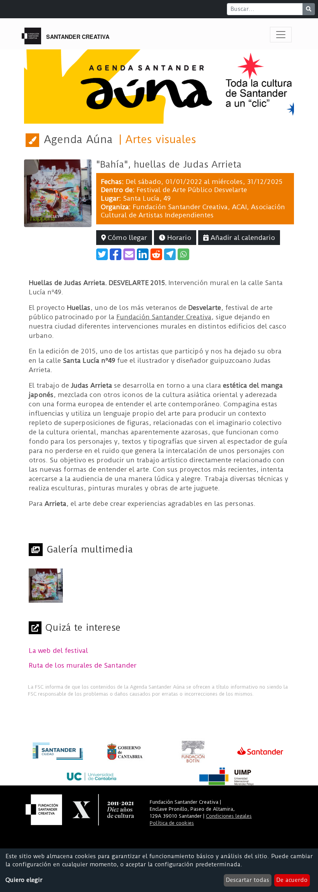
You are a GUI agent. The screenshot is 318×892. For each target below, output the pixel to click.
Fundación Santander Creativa (180, 207)
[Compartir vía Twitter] (102, 254)
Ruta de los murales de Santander (83, 665)
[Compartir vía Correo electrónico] (129, 254)
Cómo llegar (126, 237)
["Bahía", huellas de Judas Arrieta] (58, 193)
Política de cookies (172, 823)
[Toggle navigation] (281, 34)
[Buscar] (308, 9)
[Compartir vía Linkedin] (143, 254)
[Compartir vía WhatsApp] (183, 254)
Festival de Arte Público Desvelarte (192, 190)
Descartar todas (247, 879)
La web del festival (58, 650)
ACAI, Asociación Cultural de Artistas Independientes (193, 211)
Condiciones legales (229, 816)
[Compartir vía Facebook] (115, 254)
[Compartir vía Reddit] (156, 254)
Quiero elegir (23, 879)
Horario (178, 237)
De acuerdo (292, 879)
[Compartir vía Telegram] (170, 254)
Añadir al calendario (242, 237)
